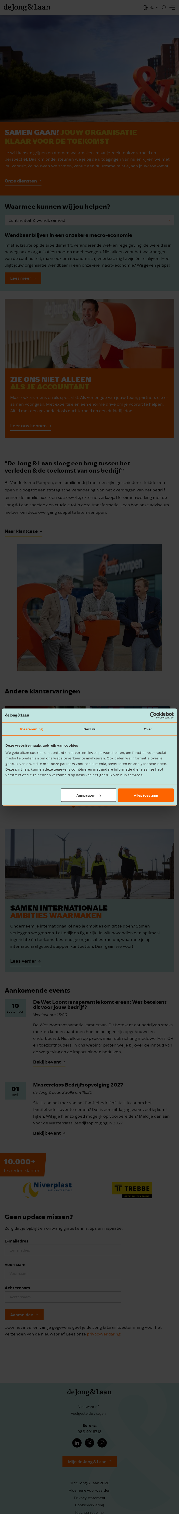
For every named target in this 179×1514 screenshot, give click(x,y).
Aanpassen (85, 795)
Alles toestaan (146, 795)
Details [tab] (89, 728)
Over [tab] (148, 728)
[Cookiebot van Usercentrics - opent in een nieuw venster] (153, 715)
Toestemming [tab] (31, 728)
